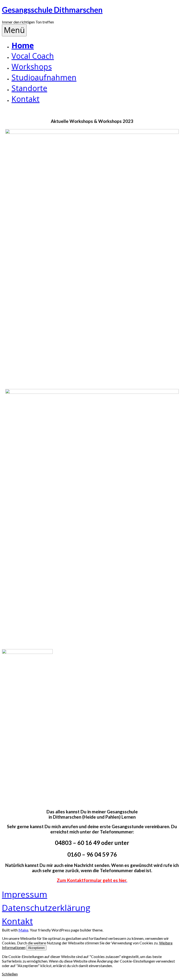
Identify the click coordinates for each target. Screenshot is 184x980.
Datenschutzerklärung (46, 907)
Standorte (29, 88)
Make (23, 930)
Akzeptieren (36, 948)
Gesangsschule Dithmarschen (52, 9)
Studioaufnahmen (44, 77)
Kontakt (26, 99)
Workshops (32, 66)
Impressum (24, 894)
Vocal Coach (33, 56)
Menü (14, 30)
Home (23, 45)
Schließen (10, 974)
